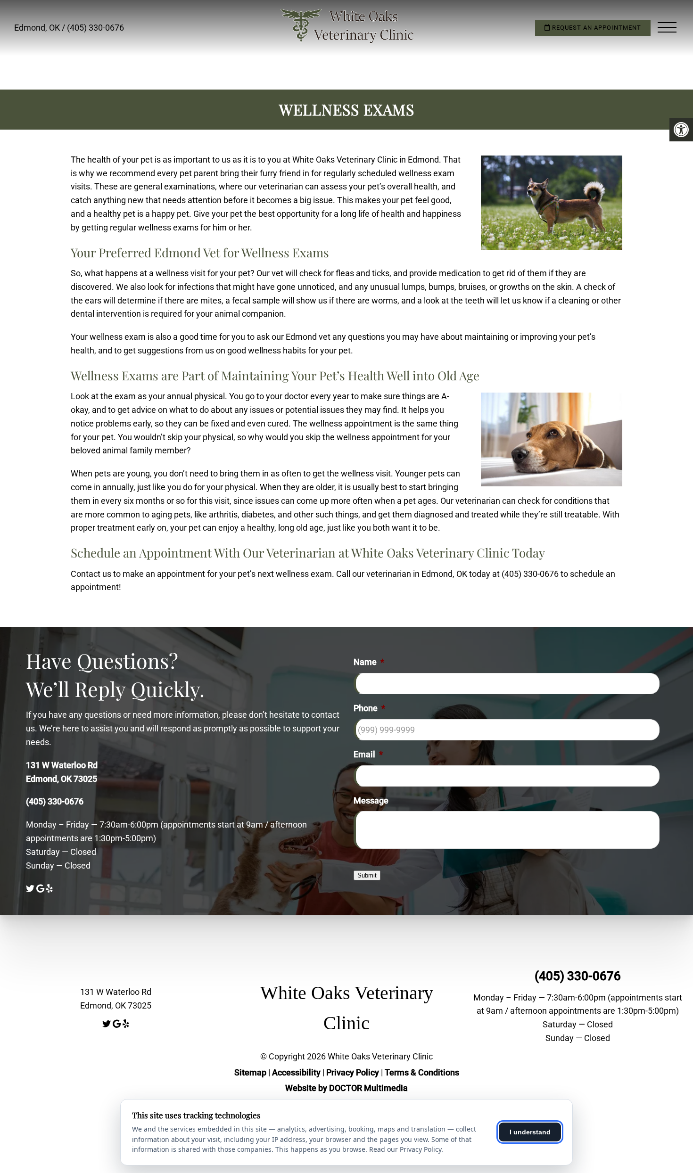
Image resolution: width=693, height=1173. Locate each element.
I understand (530, 1132)
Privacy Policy (353, 1072)
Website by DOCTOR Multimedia (346, 1088)
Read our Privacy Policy (405, 1149)
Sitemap (250, 1072)
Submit (367, 875)
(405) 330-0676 (95, 28)
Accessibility (296, 1072)
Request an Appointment (595, 27)
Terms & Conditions (422, 1072)
